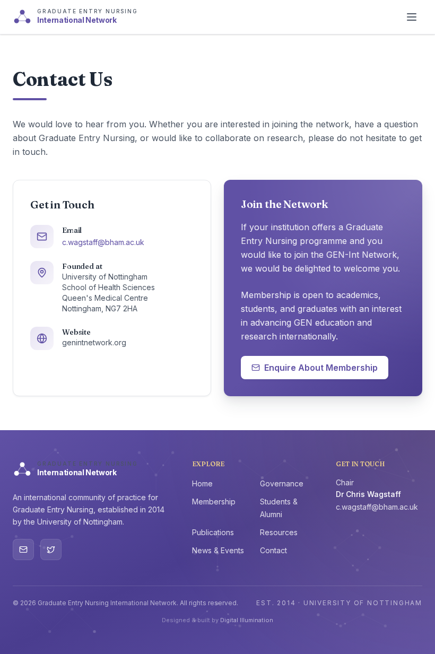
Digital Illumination (246, 620)
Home (202, 483)
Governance (281, 483)
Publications (213, 532)
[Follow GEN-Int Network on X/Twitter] (51, 549)
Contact (273, 550)
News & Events (218, 550)
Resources (279, 532)
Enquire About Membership (321, 367)
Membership (214, 501)
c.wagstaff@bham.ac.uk (103, 242)
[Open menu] (411, 17)
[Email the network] (23, 549)
